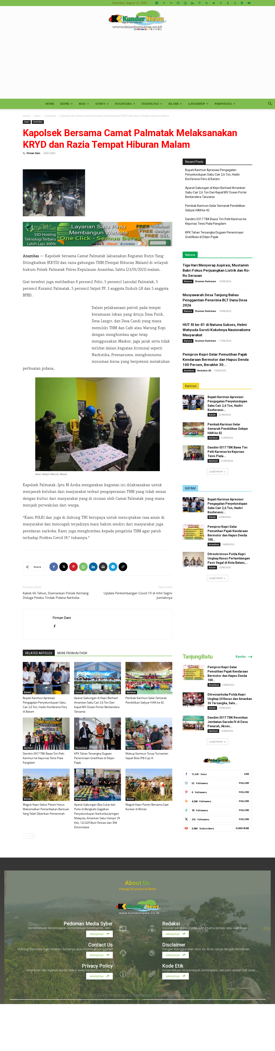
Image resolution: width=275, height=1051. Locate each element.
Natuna (190, 255)
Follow (244, 783)
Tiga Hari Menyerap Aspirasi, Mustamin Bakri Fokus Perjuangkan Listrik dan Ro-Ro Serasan (216, 270)
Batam (27, 692)
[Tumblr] (228, 3)
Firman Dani (33, 153)
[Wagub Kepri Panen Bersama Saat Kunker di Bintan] (148, 785)
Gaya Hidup (196, 103)
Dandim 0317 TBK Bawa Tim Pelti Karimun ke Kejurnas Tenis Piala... (228, 452)
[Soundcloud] (213, 3)
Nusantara (123, 103)
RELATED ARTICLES (38, 653)
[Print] (103, 566)
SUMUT (100, 103)
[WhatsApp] (83, 566)
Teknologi (150, 103)
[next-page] (32, 836)
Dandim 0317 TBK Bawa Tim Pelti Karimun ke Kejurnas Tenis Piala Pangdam (43, 758)
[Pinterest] (199, 3)
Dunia (78, 692)
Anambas (50, 115)
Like (246, 773)
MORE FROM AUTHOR (72, 653)
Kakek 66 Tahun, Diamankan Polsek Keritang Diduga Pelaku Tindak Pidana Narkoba (56, 595)
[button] (270, 104)
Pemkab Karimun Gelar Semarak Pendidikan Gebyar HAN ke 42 (215, 208)
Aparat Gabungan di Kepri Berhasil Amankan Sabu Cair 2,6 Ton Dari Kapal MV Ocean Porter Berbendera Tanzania (216, 192)
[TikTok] (220, 3)
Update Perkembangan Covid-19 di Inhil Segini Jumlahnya (138, 595)
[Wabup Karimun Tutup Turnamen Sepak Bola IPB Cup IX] (148, 734)
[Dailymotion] (157, 3)
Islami (173, 103)
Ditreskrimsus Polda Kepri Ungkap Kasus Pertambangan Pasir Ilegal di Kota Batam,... (229, 558)
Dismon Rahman (205, 281)
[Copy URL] (123, 566)
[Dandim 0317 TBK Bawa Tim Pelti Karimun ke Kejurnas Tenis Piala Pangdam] (46, 734)
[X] (235, 3)
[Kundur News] (137, 20)
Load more (216, 471)
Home (50, 103)
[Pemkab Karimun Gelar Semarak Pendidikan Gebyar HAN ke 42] (148, 678)
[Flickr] (171, 3)
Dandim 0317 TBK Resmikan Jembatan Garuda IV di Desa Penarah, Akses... (228, 722)
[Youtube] (249, 3)
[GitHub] (178, 3)
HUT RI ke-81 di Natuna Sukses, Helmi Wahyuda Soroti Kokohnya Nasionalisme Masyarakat (217, 329)
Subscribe (242, 828)
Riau (82, 103)
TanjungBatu (197, 656)
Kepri (64, 103)
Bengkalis (80, 798)
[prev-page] (25, 836)
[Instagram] (185, 3)
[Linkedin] (192, 3)
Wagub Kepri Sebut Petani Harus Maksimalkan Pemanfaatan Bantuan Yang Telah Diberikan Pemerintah (46, 809)
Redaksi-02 (204, 370)
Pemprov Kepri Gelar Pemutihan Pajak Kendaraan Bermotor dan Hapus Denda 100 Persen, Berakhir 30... (216, 359)
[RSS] (206, 3)
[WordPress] (242, 3)
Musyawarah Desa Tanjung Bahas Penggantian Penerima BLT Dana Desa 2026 (215, 300)
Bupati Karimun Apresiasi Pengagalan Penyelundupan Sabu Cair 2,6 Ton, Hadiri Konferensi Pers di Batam (212, 174)
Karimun (131, 692)
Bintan (27, 798)
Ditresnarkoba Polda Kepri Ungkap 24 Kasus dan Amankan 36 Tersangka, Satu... (230, 699)
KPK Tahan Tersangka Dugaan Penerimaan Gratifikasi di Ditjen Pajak (94, 758)
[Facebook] (164, 3)
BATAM (190, 488)
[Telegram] (113, 566)
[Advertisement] (137, 66)
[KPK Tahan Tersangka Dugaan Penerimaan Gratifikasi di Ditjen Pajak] (97, 734)
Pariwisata (223, 103)
